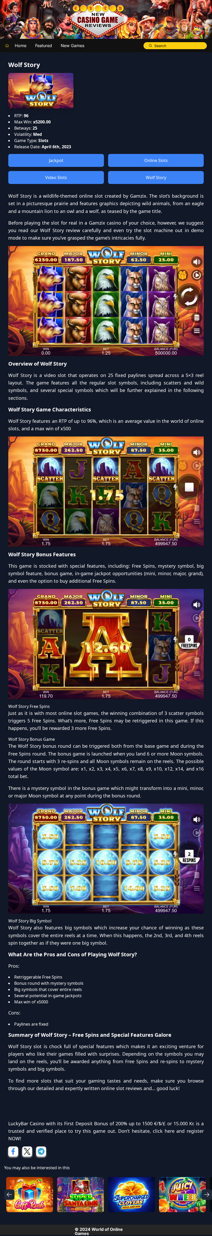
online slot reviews (121, 1088)
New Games (72, 45)
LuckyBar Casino (26, 1123)
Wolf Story (156, 177)
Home (20, 45)
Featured (43, 45)
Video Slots (56, 177)
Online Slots (156, 160)
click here (164, 1131)
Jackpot (56, 160)
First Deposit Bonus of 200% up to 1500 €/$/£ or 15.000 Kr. (129, 1123)
